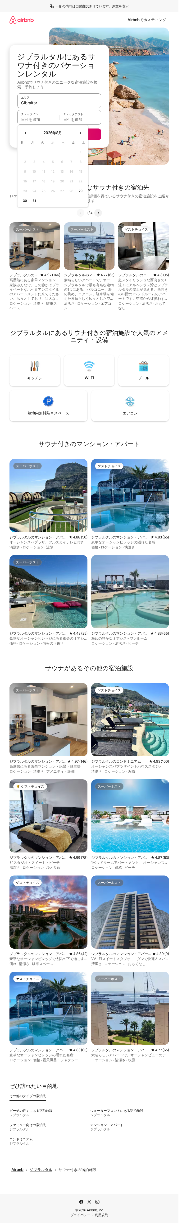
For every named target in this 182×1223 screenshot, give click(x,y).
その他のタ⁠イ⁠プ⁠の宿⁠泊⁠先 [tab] (27, 1096)
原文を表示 (120, 6)
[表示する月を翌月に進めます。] (80, 133)
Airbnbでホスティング (146, 19)
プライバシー (80, 1215)
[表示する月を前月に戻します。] (25, 133)
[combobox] (59, 103)
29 (80, 191)
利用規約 (101, 1215)
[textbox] (38, 119)
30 (25, 201)
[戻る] (80, 213)
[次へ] (98, 213)
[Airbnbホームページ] (21, 19)
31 (34, 201)
